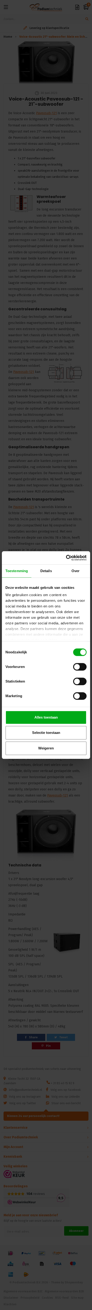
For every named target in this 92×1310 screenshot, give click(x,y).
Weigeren (46, 748)
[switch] (80, 667)
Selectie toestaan (46, 733)
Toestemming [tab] (16, 571)
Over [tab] (75, 571)
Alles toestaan (46, 717)
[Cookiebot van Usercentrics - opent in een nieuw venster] (66, 558)
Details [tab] (46, 571)
